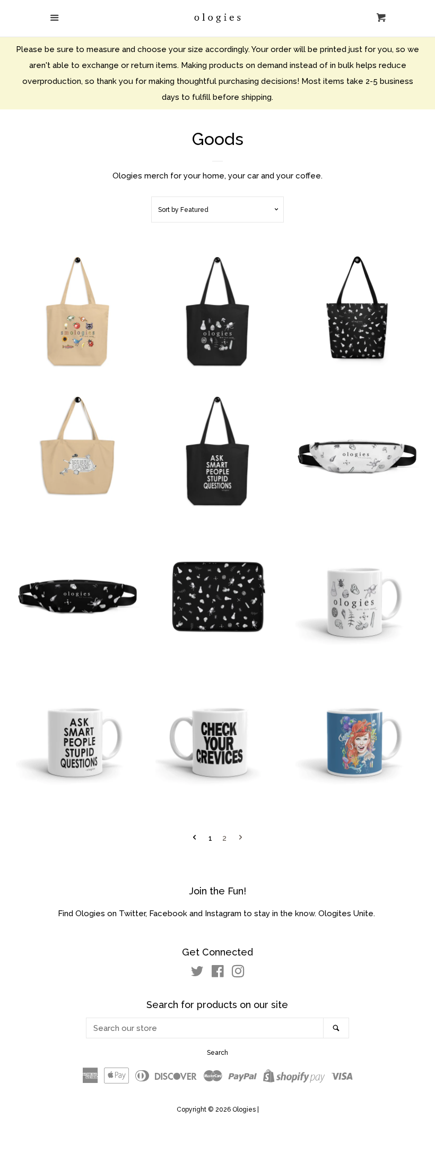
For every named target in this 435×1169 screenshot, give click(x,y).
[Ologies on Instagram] (238, 973)
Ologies (244, 1109)
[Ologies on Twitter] (197, 973)
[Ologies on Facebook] (217, 973)
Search (217, 1052)
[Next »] (240, 838)
